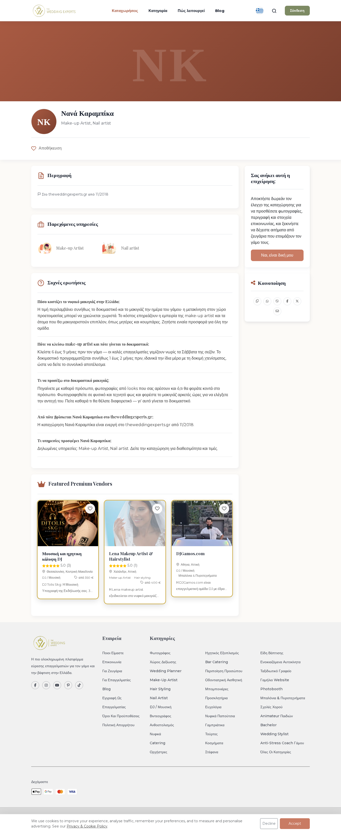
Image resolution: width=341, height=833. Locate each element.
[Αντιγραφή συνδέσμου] (257, 301)
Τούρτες (211, 734)
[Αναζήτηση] (274, 11)
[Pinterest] (68, 685)
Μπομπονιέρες (216, 689)
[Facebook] (35, 685)
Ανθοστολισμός (162, 725)
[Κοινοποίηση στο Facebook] (287, 301)
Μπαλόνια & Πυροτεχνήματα (197, 575)
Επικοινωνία (111, 662)
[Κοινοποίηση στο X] (297, 301)
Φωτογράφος (160, 653)
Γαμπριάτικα (214, 725)
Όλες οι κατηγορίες (275, 752)
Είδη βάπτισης (271, 653)
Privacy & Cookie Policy (87, 826)
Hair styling (142, 577)
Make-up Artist (120, 577)
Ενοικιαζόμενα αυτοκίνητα (280, 662)
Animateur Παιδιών (276, 716)
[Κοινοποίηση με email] (277, 311)
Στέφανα (211, 752)
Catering (157, 743)
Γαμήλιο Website (274, 680)
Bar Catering (216, 662)
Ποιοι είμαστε (113, 653)
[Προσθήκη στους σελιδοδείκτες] (90, 509)
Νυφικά (155, 734)
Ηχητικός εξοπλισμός (222, 653)
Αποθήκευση (50, 148)
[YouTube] (57, 685)
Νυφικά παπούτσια (220, 716)
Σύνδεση (297, 10)
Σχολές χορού (271, 707)
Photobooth (271, 689)
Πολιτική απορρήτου (118, 725)
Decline (269, 823)
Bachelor (268, 725)
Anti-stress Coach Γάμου (282, 743)
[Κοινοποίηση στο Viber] (277, 301)
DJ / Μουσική (51, 577)
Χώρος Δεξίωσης (163, 662)
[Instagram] (46, 685)
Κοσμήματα (214, 743)
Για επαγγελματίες (116, 680)
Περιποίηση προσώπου (223, 671)
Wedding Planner (165, 671)
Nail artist (159, 698)
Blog (219, 10)
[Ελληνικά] (259, 11)
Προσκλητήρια (216, 698)
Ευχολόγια (213, 707)
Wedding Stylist (274, 734)
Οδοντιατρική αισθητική (223, 680)
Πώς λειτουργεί (191, 10)
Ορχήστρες (158, 752)
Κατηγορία (158, 10)
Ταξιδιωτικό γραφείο (275, 671)
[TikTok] (79, 685)
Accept (295, 823)
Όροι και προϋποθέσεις (121, 716)
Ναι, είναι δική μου (277, 255)
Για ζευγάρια (112, 671)
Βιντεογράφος (160, 716)
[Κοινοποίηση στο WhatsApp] (267, 301)
